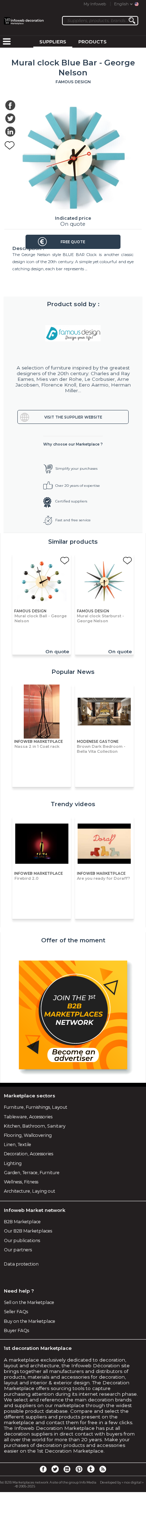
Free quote (73, 242)
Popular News (73, 671)
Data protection (21, 1264)
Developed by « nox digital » (122, 1482)
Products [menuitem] (92, 41)
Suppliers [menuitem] (52, 41)
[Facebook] (43, 1469)
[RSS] (103, 1469)
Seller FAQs (16, 1311)
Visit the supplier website (73, 417)
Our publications (22, 1240)
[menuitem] (7, 42)
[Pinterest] (79, 1469)
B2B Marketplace (22, 1221)
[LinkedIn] (67, 1469)
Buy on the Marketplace (29, 1321)
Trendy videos (73, 804)
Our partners (18, 1249)
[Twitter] (55, 1469)
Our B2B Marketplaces (28, 1231)
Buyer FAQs (16, 1330)
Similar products (73, 541)
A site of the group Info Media (73, 1482)
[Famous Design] (73, 333)
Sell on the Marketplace (29, 1302)
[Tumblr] (91, 1469)
